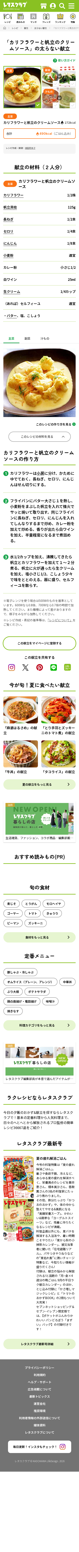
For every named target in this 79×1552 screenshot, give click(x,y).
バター (12, 315)
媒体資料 (40, 1425)
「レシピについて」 (60, 620)
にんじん (10, 243)
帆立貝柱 (10, 207)
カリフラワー (13, 195)
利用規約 (40, 1375)
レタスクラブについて (39, 1432)
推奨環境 (40, 1411)
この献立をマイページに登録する (39, 643)
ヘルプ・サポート (39, 1382)
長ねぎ (8, 219)
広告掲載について (39, 1389)
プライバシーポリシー (39, 1367)
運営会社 (40, 1403)
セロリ (8, 231)
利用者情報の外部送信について (39, 1418)
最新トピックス (39, 1396)
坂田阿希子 (30, 148)
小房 (40, 473)
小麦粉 (8, 255)
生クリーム (11, 291)
